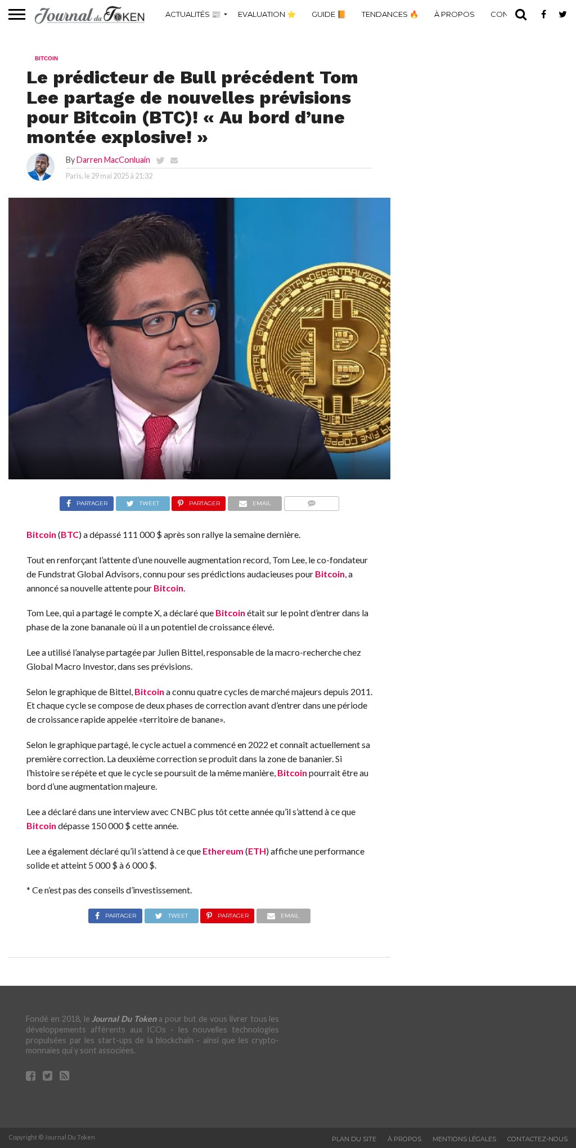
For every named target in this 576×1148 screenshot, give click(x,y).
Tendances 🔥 (390, 14)
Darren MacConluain (113, 159)
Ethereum (223, 851)
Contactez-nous (537, 1139)
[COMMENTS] (311, 500)
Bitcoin (41, 534)
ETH (257, 851)
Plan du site (354, 1139)
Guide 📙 (329, 14)
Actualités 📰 (192, 14)
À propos (454, 14)
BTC (70, 534)
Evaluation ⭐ (267, 14)
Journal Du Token (124, 1019)
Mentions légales (464, 1139)
